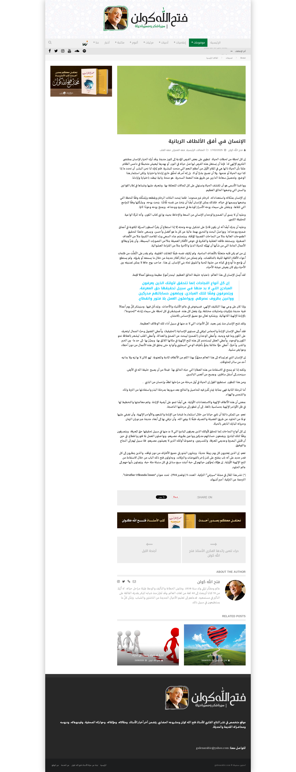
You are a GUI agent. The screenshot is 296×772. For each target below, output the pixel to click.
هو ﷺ (224, 51)
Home (243, 58)
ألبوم (135, 42)
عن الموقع (55, 765)
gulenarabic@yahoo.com (212, 748)
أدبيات (164, 42)
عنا (97, 42)
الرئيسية (215, 42)
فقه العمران (178, 150)
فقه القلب (165, 150)
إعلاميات (181, 42)
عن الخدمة (65, 765)
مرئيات (149, 42)
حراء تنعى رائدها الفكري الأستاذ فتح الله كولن (214, 553)
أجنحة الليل (149, 551)
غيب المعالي (215, 655)
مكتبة (120, 42)
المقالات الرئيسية (195, 150)
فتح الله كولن (235, 150)
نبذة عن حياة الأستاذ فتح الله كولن (84, 765)
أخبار (107, 42)
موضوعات (199, 42)
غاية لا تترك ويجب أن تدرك (148, 655)
